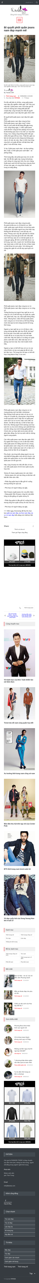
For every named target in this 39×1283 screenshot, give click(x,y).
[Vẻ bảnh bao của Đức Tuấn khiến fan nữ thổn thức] (19, 653)
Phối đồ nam (9, 962)
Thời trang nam (11, 96)
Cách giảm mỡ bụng (11, 1261)
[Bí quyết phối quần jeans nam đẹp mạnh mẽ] (19, 58)
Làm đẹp (23, 938)
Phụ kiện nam (25, 962)
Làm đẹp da (17, 1053)
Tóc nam (23, 954)
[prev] (12, 977)
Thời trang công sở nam (11, 954)
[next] (12, 1012)
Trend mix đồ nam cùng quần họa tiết (18, 723)
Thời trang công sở (26, 935)
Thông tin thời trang (11, 942)
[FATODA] (19, 13)
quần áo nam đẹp (12, 513)
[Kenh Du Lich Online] (33, 526)
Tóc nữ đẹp (8, 1223)
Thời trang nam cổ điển (26, 958)
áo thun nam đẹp (24, 513)
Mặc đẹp (8, 1250)
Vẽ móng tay (9, 1230)
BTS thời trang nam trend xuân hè (17, 869)
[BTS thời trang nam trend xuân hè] (19, 848)
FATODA (17, 98)
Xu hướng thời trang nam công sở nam (19, 773)
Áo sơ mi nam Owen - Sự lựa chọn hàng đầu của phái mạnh (12, 615)
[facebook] (2, 2)
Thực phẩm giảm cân (20, 1065)
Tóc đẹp (8, 938)
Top (31, 1273)
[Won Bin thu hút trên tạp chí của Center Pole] (19, 800)
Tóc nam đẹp (9, 1219)
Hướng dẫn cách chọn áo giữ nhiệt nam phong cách (27, 616)
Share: (6, 526)
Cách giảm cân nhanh (12, 1257)
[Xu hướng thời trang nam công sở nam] (19, 749)
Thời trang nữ (10, 935)
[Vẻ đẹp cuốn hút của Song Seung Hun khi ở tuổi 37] (19, 894)
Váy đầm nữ (9, 1234)
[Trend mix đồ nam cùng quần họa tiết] (19, 703)
